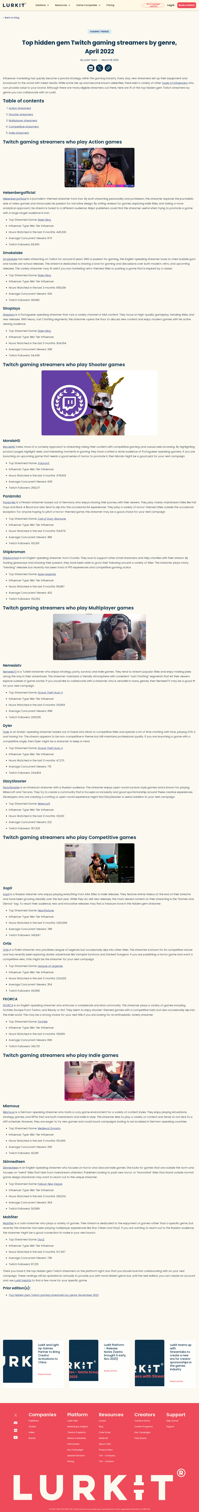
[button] (42, 5)
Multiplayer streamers (23, 120)
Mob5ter (8, 1223)
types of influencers (174, 83)
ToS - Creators (106, 1461)
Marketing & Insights (77, 1426)
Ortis (6, 950)
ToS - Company (107, 1455)
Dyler (6, 732)
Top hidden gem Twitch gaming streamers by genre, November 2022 (54, 1295)
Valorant (43, 463)
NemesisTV (10, 671)
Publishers (34, 1420)
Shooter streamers (21, 114)
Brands (32, 1438)
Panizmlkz (9, 502)
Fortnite (42, 1021)
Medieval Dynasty (49, 1128)
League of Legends (50, 966)
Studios (32, 1426)
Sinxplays (9, 314)
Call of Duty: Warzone (52, 519)
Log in (170, 5)
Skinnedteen (11, 1167)
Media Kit (103, 1438)
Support (170, 1426)
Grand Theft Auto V (50, 692)
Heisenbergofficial (14, 198)
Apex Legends (47, 574)
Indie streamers (19, 133)
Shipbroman (11, 558)
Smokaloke (10, 259)
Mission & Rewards (76, 1438)
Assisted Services (76, 1455)
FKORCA (8, 1005)
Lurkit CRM (72, 1420)
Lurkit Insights (22, 1280)
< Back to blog (11, 17)
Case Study (105, 1432)
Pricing (110, 5)
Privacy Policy (106, 1449)
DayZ (41, 1239)
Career (102, 1420)
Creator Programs (76, 1432)
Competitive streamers (24, 126)
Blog (101, 1426)
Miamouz (9, 1112)
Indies (32, 1432)
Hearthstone (46, 910)
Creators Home (142, 1420)
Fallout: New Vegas (50, 1184)
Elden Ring (44, 220)
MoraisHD (9, 447)
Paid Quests (73, 1444)
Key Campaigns (75, 1449)
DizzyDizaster (11, 787)
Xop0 (6, 894)
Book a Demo (187, 5)
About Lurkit (105, 1444)
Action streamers (20, 108)
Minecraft (44, 803)
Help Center (172, 1420)
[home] (14, 5)
